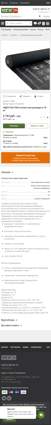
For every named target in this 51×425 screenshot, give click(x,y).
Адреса (46, 16)
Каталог (2, 23)
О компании (36, 347)
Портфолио (15, 347)
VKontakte (4, 398)
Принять (9, 419)
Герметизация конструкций (31, 35)
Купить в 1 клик (37, 126)
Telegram (9, 398)
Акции (25, 347)
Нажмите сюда (39, 147)
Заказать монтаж (25, 157)
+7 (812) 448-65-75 (8, 379)
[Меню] (48, 2)
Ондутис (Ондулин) (16, 104)
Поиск (30, 23)
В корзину (14, 126)
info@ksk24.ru (44, 12)
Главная (4, 35)
